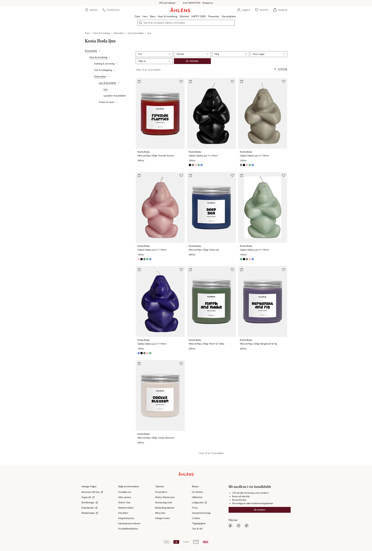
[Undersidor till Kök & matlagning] (114, 70)
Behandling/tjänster (165, 507)
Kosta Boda (91, 50)
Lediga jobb (197, 502)
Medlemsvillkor (126, 507)
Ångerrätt (86, 497)
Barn (152, 16)
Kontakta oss (124, 492)
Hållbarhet (197, 497)
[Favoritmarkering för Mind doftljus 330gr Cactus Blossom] (181, 363)
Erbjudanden (87, 507)
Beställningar (87, 502)
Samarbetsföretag (201, 512)
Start (87, 33)
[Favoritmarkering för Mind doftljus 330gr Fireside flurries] (181, 81)
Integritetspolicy (126, 518)
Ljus (105, 89)
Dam (137, 16)
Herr (145, 16)
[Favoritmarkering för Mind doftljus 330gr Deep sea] (232, 175)
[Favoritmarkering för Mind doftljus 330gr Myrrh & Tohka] (232, 269)
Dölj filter (194, 61)
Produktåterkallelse (128, 528)
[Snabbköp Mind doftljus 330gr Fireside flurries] (139, 81)
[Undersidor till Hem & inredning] (110, 57)
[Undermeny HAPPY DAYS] (207, 16)
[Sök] (140, 22)
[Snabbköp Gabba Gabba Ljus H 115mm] (190, 81)
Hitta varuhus (124, 497)
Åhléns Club (124, 502)
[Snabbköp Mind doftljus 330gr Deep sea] (190, 175)
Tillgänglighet (198, 523)
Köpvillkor (123, 512)
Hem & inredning (167, 16)
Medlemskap (88, 512)
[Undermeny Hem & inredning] (178, 16)
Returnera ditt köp (90, 492)
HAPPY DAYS (198, 16)
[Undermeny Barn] (156, 16)
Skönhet (184, 16)
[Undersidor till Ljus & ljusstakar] (119, 83)
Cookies (196, 518)
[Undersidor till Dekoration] (108, 76)
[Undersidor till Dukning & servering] (117, 63)
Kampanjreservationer (129, 523)
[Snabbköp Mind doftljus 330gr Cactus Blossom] (139, 363)
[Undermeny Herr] (149, 16)
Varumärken (229, 16)
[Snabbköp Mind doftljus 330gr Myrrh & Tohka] (190, 269)
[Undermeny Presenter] (220, 16)
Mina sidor (160, 512)
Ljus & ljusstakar (136, 33)
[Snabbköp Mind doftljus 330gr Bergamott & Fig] (241, 269)
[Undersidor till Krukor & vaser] (116, 102)
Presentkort (161, 492)
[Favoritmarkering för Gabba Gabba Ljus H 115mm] (232, 81)
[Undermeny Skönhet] (190, 16)
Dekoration (118, 33)
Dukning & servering (104, 63)
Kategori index (162, 518)
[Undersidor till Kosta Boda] (99, 51)
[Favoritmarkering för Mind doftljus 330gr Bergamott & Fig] (283, 269)
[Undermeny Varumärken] (237, 16)
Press (195, 507)
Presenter (213, 16)
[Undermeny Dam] (141, 16)
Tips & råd (197, 528)
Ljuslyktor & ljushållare (114, 95)
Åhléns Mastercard (164, 497)
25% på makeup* (167, 2)
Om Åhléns (197, 492)
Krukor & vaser (106, 102)
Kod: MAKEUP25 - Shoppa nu (198, 2)
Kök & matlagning (103, 70)
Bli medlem (259, 509)
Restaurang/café (163, 502)
